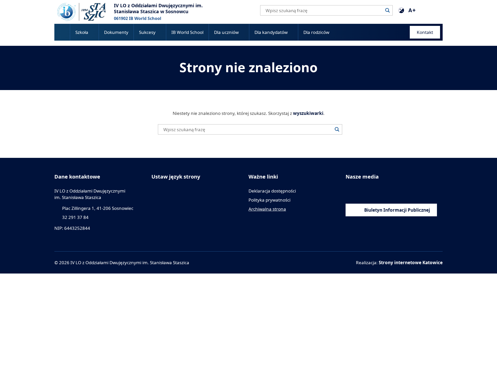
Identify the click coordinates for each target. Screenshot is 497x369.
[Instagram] (372, 191)
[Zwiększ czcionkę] (411, 10)
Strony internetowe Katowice (411, 262)
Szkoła (81, 32)
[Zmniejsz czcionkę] (422, 10)
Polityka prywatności (269, 200)
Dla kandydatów (271, 32)
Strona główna (62, 32)
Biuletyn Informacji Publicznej (397, 210)
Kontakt (425, 32)
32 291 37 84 (75, 217)
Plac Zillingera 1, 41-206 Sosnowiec (97, 208)
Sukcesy (147, 32)
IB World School (187, 32)
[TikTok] (395, 191)
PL (434, 10)
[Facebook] (349, 191)
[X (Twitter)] (384, 191)
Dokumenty (116, 32)
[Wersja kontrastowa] (401, 10)
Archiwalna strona (267, 209)
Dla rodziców (316, 32)
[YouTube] (360, 191)
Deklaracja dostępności (272, 191)
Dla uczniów (226, 32)
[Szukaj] (387, 10)
